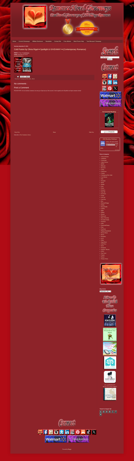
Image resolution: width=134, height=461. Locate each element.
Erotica (102, 188)
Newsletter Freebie (105, 219)
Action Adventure (105, 156)
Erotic (102, 186)
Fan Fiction (103, 193)
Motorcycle (103, 216)
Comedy (103, 173)
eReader (102, 184)
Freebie (102, 195)
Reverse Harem (104, 232)
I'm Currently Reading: (109, 111)
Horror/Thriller (104, 206)
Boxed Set (103, 167)
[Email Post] (18, 76)
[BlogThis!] (23, 77)
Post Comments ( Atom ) (25, 135)
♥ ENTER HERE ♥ (18, 56)
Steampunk (103, 247)
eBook (33, 78)
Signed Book (104, 242)
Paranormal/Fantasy (105, 225)
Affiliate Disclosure (37, 41)
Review (102, 234)
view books (117, 150)
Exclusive (103, 190)
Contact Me (57, 41)
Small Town (103, 244)
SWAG (102, 251)
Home (14, 41)
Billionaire (103, 166)
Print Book (103, 229)
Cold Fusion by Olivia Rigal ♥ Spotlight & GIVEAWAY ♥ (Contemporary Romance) (50, 49)
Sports (102, 245)
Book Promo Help (79, 41)
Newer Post (17, 132)
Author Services (104, 162)
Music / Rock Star (105, 218)
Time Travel (103, 253)
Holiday (102, 205)
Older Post (91, 132)
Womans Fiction (104, 258)
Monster (103, 214)
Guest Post (103, 199)
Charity (102, 169)
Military (102, 212)
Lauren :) (108, 141)
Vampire (103, 255)
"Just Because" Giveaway (93, 41)
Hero (102, 201)
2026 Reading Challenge (110, 139)
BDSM (102, 164)
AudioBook (103, 158)
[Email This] (21, 77)
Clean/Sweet (103, 171)
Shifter (102, 240)
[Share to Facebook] (27, 77)
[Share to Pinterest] (29, 77)
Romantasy (103, 236)
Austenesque (104, 160)
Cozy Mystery (104, 177)
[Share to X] (25, 77)
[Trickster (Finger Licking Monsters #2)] (109, 127)
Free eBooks (67, 41)
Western (102, 257)
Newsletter (49, 41)
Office (102, 223)
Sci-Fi (102, 238)
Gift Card (103, 197)
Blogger (69, 449)
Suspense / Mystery (105, 249)
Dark (102, 179)
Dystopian (103, 180)
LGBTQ (103, 208)
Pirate (102, 227)
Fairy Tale (103, 192)
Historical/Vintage (105, 203)
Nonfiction (103, 221)
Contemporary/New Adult (25, 78)
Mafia (102, 210)
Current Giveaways (24, 41)
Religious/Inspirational (106, 231)
